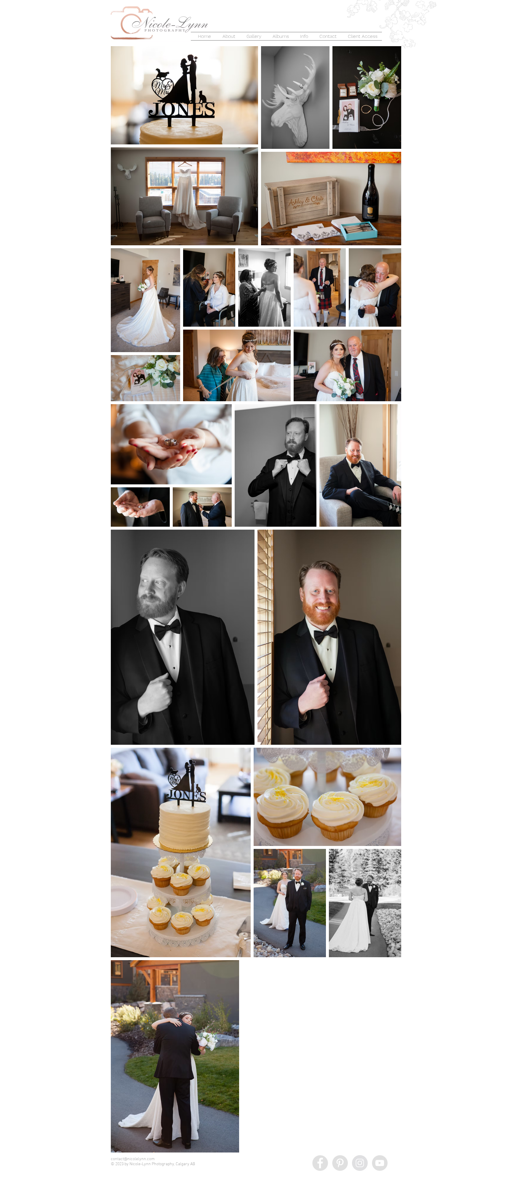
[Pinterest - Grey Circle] (340, 1163)
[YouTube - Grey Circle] (380, 1163)
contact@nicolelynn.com (133, 1159)
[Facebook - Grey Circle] (320, 1163)
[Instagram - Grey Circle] (360, 1163)
